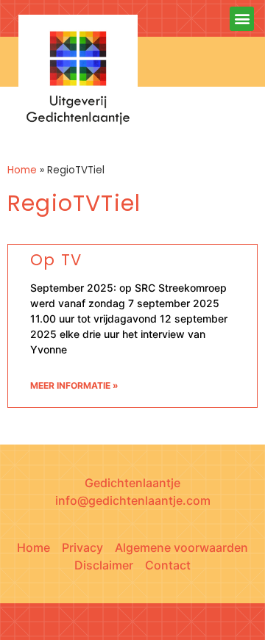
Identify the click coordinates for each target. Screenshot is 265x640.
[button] (242, 19)
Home (22, 170)
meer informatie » (74, 385)
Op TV (56, 259)
